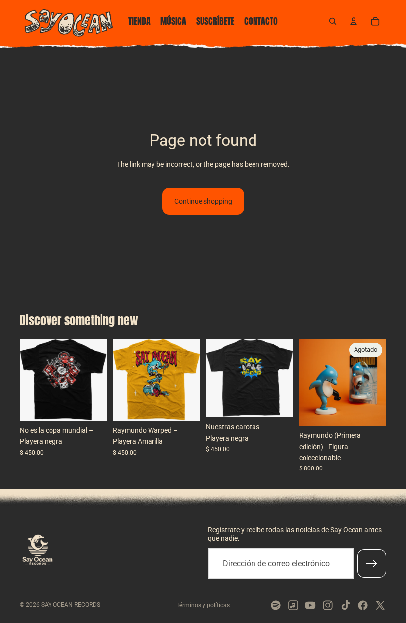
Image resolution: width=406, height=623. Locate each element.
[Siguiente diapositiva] (96, 380)
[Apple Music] (293, 605)
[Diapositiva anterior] (31, 380)
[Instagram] (328, 605)
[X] (380, 605)
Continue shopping (203, 201)
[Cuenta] (353, 21)
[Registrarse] (371, 563)
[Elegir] (92, 406)
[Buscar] (333, 21)
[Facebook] (363, 605)
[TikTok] (346, 605)
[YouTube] (310, 605)
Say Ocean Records (70, 604)
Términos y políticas (203, 605)
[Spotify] (276, 605)
